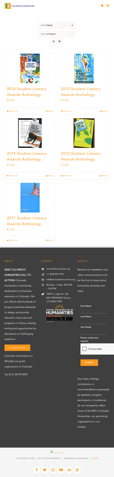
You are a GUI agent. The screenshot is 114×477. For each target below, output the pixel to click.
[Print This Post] (57, 453)
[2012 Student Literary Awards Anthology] (84, 133)
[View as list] (59, 41)
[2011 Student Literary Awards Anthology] (30, 198)
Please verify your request (89, 339)
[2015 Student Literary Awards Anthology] (84, 68)
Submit (89, 362)
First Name (86, 306)
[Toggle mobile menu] (108, 5)
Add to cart (13, 111)
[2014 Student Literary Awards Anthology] (30, 133)
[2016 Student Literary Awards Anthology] (30, 68)
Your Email (86, 327)
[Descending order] (72, 25)
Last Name (86, 316)
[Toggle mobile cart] (101, 5)
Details (50, 111)
